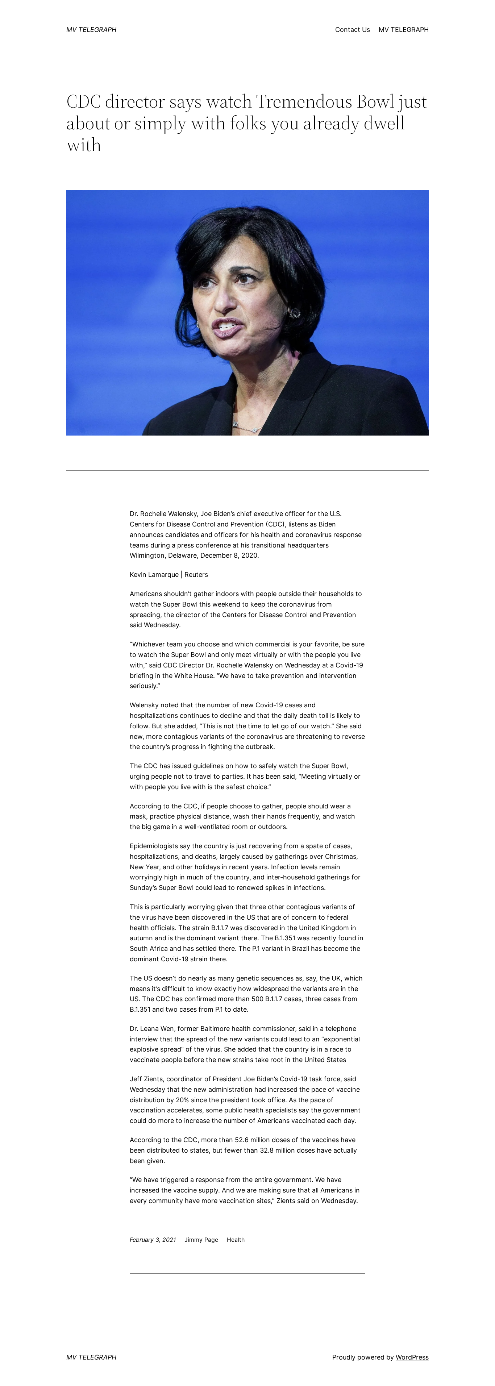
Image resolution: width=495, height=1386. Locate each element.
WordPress (412, 1357)
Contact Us (352, 29)
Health (236, 1239)
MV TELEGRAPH (91, 29)
